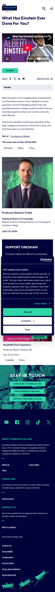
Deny (27, 329)
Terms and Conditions (11, 569)
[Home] (9, 8)
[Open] (6, 422)
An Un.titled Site (9, 575)
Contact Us (7, 545)
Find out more (10, 231)
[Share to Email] (23, 78)
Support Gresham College (27, 399)
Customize (26, 321)
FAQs (4, 470)
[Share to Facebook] (10, 78)
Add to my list (43, 78)
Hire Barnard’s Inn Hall (27, 391)
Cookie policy (7, 557)
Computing (9, 360)
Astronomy (8, 148)
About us (6, 465)
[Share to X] (14, 78)
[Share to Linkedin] (19, 78)
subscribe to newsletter (27, 384)
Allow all (27, 312)
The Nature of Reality (20, 136)
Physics (21, 148)
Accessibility (7, 551)
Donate (10, 70)
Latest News (34, 465)
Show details (41, 303)
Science (32, 148)
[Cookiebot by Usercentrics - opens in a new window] (40, 260)
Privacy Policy (8, 563)
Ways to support (9, 527)
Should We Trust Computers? (17, 345)
